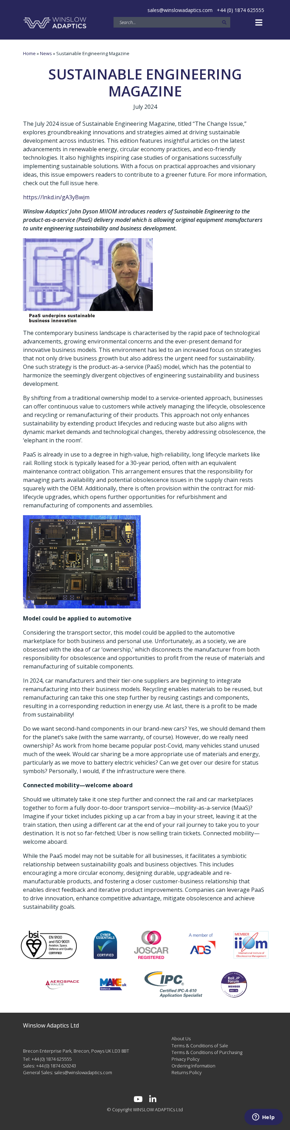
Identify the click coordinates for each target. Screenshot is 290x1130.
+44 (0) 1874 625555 (240, 10)
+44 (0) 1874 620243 (56, 1066)
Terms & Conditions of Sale (200, 1045)
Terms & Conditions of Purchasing (207, 1052)
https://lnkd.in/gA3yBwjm (56, 197)
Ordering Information (193, 1066)
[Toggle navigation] (259, 22)
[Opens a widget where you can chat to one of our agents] (263, 1117)
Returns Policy (187, 1072)
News (46, 53)
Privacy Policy (185, 1059)
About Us (181, 1038)
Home (29, 53)
